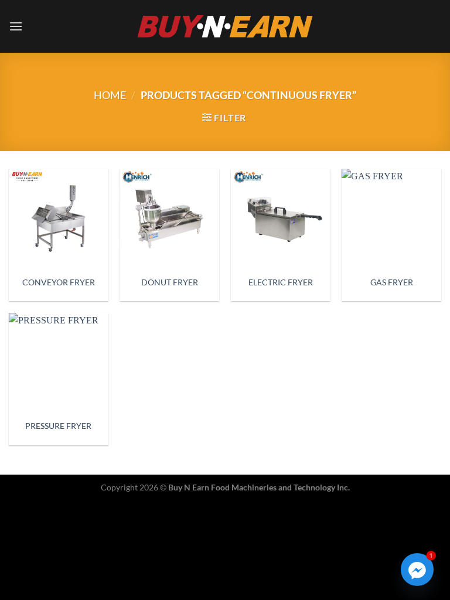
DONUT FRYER (169, 282)
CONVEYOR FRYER (58, 282)
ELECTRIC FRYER (280, 282)
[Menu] (16, 26)
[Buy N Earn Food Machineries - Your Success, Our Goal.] (225, 26)
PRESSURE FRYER (58, 426)
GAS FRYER (391, 282)
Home (110, 94)
